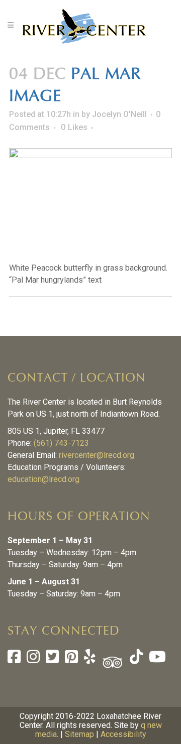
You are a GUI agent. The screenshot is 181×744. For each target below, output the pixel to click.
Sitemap (79, 734)
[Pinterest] (71, 659)
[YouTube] (156, 659)
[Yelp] (90, 659)
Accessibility (123, 734)
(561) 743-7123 (61, 443)
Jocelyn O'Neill (119, 114)
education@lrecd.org (43, 479)
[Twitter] (52, 659)
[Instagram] (33, 659)
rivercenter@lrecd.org (96, 455)
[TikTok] (135, 659)
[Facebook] (14, 659)
